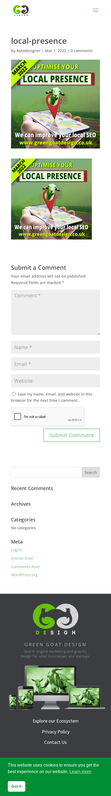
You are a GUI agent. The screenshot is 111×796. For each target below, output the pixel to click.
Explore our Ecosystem (56, 721)
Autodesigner (28, 50)
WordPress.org (24, 574)
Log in (16, 549)
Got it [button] (16, 786)
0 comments (82, 50)
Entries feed (22, 558)
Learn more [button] (80, 771)
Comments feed (25, 566)
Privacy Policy (56, 731)
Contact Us (55, 742)
